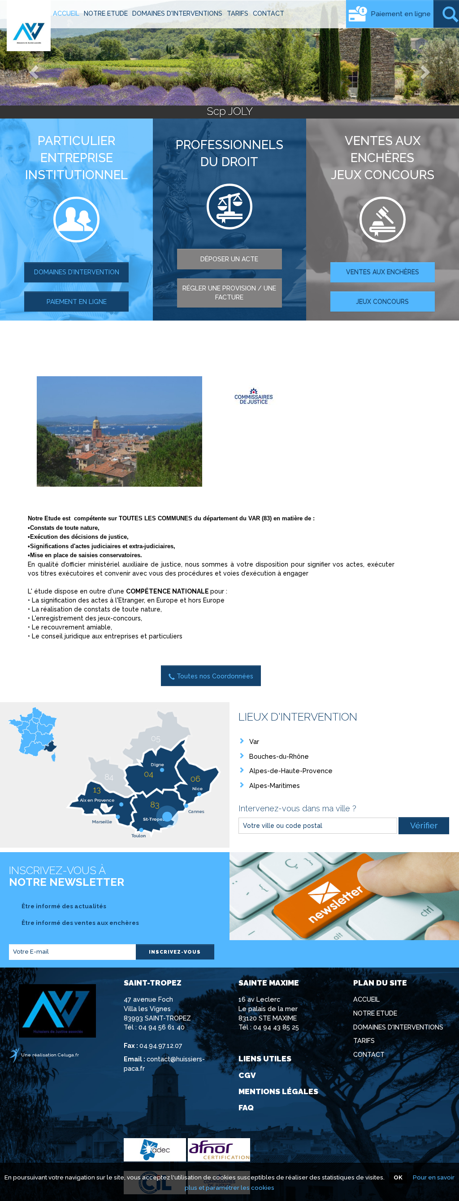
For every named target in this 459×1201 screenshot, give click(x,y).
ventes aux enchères (382, 272)
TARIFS (237, 13)
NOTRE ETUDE (106, 13)
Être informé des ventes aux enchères (79, 922)
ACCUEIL (66, 13)
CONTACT (268, 13)
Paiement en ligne (401, 13)
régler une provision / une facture (229, 293)
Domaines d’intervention (76, 272)
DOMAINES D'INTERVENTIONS (177, 13)
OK (398, 1177)
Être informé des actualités (62, 906)
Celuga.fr (68, 1054)
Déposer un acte (229, 259)
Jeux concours (382, 301)
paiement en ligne (77, 301)
